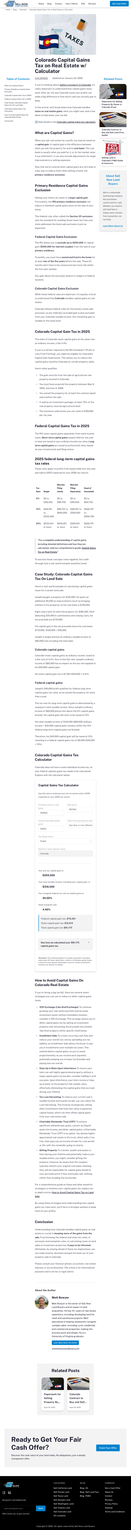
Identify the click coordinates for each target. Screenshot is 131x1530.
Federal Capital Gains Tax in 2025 (18, 99)
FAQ (83, 4)
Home (8, 10)
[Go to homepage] (19, 4)
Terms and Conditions (115, 1511)
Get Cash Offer (119, 4)
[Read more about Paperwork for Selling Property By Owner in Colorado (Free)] (53, 1384)
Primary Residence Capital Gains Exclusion (17, 90)
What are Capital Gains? (14, 86)
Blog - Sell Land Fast (89, 1492)
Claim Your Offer (108, 1448)
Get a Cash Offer (112, 1488)
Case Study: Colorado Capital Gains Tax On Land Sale (16, 104)
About (41, 4)
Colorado (23, 10)
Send (40, 1508)
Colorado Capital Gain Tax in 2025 (18, 95)
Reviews (92, 4)
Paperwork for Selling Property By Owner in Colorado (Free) (52, 1398)
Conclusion (9, 121)
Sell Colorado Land (62, 1511)
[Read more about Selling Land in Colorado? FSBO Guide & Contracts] (112, 147)
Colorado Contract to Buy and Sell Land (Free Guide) (77, 1398)
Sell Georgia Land (62, 1500)
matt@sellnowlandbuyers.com (65, 1348)
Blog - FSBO (85, 1496)
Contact (58, 4)
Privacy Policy (111, 1504)
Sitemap (109, 1508)
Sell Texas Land (61, 1496)
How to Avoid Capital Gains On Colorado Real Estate (16, 116)
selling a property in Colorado (75, 85)
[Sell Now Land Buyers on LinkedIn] (9, 1492)
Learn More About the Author (65, 1343)
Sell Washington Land (64, 1504)
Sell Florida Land (61, 1492)
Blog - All (84, 1488)
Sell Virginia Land (62, 1508)
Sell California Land (63, 1488)
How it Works (72, 4)
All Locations (60, 1515)
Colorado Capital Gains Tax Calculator (15, 110)
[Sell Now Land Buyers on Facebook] (4, 1492)
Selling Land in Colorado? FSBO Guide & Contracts (112, 160)
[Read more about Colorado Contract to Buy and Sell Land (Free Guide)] (78, 1384)
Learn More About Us (113, 226)
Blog (49, 4)
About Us (109, 1492)
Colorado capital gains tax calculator (76, 122)
